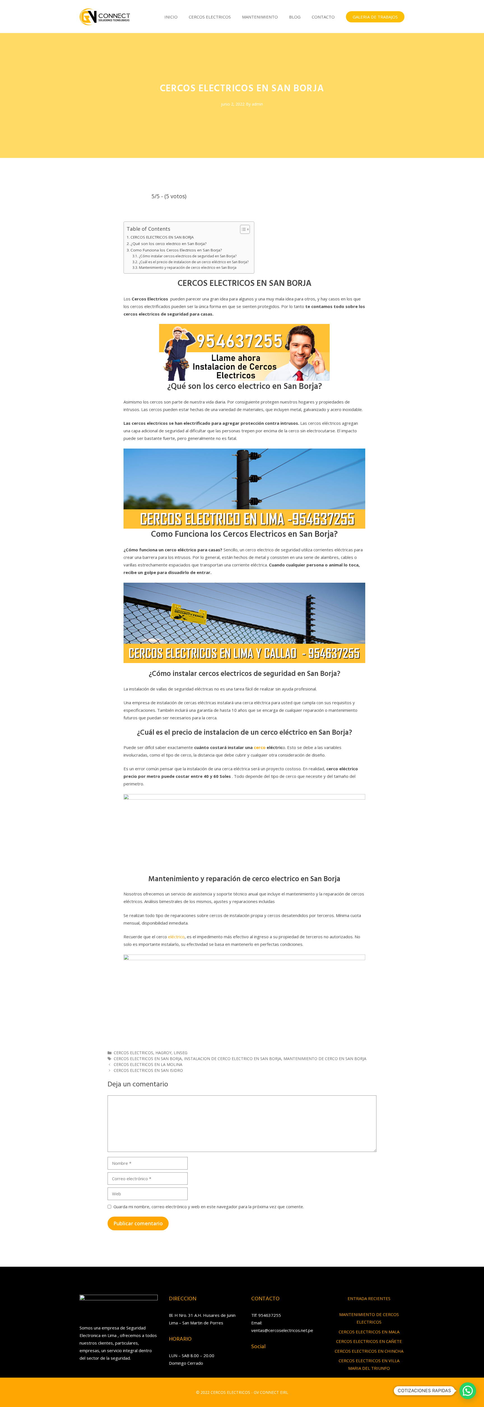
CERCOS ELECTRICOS (210, 17)
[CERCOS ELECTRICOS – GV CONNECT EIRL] (105, 16)
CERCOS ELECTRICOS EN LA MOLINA (148, 1064)
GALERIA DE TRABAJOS (375, 17)
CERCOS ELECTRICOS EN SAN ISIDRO (148, 1070)
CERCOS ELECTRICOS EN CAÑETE (369, 1341)
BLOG (295, 17)
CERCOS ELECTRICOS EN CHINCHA (369, 1351)
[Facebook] (265, 1365)
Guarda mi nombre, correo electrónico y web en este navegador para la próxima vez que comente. (208, 1206)
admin (257, 104)
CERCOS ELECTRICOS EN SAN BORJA (162, 237)
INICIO (171, 17)
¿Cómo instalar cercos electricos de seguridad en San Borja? (187, 256)
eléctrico (176, 936)
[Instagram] (254, 1365)
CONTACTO (323, 17)
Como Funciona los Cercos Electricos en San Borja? (176, 250)
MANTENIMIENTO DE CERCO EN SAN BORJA (324, 1058)
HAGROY (163, 1052)
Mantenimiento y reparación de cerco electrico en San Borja (187, 267)
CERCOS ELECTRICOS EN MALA (369, 1331)
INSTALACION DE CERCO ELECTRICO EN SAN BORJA (232, 1058)
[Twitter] (277, 1365)
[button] (467, 1390)
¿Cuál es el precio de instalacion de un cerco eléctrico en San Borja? (193, 262)
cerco (260, 747)
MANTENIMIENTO (260, 17)
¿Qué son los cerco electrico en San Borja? (168, 243)
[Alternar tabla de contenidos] (242, 229)
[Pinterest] (288, 1365)
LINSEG (180, 1052)
